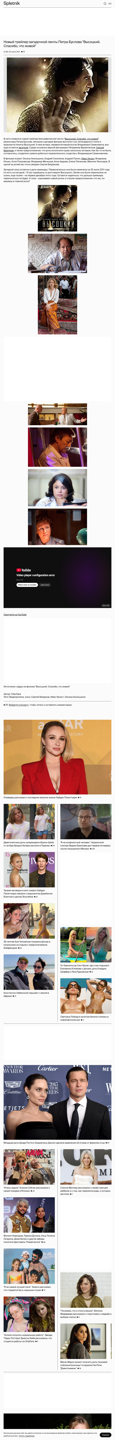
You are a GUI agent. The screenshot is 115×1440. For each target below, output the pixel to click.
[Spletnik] (12, 3)
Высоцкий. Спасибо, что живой (81, 138)
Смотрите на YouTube (15, 614)
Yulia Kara (16, 694)
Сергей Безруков (40, 697)
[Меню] (109, 3)
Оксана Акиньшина (75, 697)
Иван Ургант (87, 158)
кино (27, 697)
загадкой (23, 147)
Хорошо (105, 1435)
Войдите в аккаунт (18, 705)
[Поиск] (105, 3)
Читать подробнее (26, 1436)
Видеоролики (16, 697)
